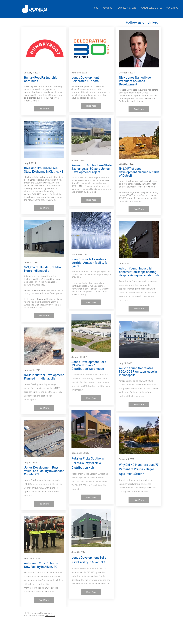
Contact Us (50, 615)
